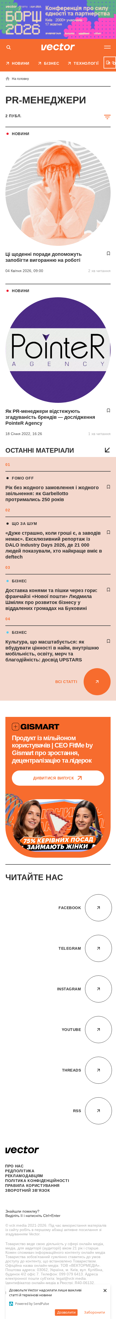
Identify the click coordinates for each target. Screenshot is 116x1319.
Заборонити (94, 1312)
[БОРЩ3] (58, 19)
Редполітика (20, 1171)
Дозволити (66, 1312)
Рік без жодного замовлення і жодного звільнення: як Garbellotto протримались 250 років (52, 493)
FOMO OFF (23, 478)
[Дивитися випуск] (58, 825)
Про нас (14, 1166)
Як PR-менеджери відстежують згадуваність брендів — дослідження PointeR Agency (50, 417)
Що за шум (24, 523)
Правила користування (32, 1185)
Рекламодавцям (24, 1176)
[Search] (8, 47)
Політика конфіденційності (37, 1180)
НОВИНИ (20, 134)
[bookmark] (108, 487)
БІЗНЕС (19, 581)
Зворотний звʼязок (27, 1190)
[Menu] (107, 47)
